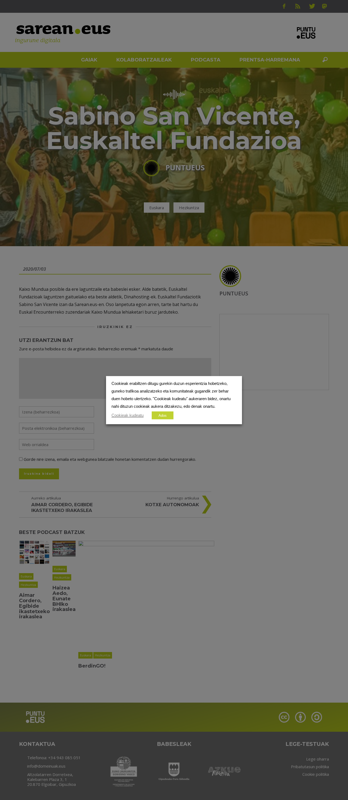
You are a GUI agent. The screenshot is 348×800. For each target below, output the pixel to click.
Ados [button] (163, 415)
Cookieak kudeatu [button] (127, 415)
